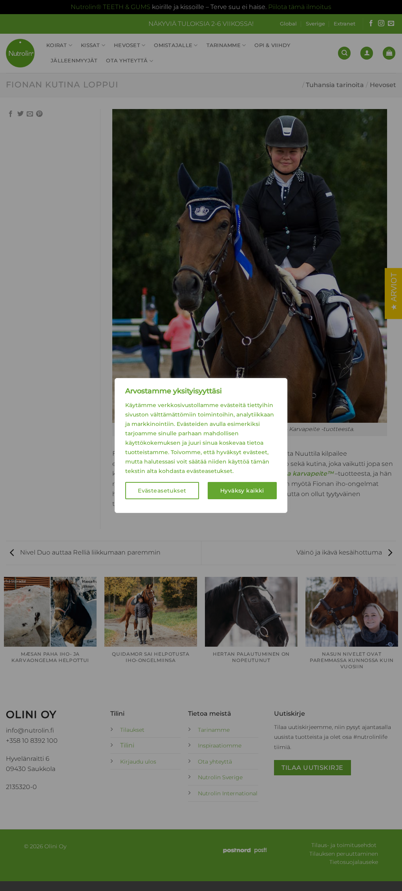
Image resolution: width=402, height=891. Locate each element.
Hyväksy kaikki (242, 490)
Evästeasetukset (162, 490)
